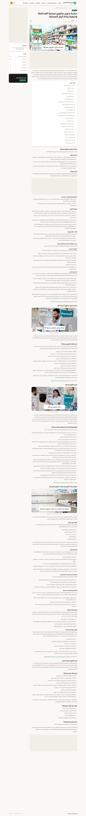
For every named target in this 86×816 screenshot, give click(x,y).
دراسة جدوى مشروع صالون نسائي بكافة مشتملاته (61, 301)
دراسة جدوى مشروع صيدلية (69, 85)
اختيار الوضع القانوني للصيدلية (67, 93)
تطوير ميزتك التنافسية (68, 132)
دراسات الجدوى (22, 80)
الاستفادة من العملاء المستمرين (67, 123)
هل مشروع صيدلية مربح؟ (70, 134)
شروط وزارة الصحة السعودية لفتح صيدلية (67, 112)
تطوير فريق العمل (69, 118)
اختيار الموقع (70, 90)
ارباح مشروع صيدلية (70, 110)
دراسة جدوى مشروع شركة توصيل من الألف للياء (63, 482)
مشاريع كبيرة (31, 3)
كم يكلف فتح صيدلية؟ (70, 137)
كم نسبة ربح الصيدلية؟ (70, 143)
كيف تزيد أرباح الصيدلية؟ (70, 140)
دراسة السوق (70, 88)
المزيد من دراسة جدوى (35, 758)
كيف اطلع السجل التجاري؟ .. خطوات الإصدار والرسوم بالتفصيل (18, 48)
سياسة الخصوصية (17, 813)
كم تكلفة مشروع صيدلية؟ (69, 107)
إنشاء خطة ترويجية (69, 99)
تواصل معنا (10, 813)
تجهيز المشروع (70, 96)
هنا (52, 340)
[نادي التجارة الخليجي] (69, 3)
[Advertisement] (53, 60)
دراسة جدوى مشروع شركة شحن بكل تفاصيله (61, 380)
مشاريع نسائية (25, 3)
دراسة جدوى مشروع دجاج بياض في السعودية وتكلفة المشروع (57, 656)
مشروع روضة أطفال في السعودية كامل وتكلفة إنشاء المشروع (70, 776)
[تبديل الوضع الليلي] (11, 3)
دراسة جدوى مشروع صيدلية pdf (68, 104)
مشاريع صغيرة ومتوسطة (52, 3)
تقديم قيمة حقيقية (69, 129)
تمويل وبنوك (38, 3)
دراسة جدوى (43, 3)
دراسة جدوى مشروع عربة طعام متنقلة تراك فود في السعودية (37, 775)
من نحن (22, 813)
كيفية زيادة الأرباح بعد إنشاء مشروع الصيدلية (66, 115)
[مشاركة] (31, 21)
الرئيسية (59, 3)
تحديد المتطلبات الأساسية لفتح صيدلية (65, 101)
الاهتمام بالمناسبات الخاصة (67, 126)
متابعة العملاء (70, 121)
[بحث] (14, 3)
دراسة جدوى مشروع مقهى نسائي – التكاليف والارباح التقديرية (54, 776)
